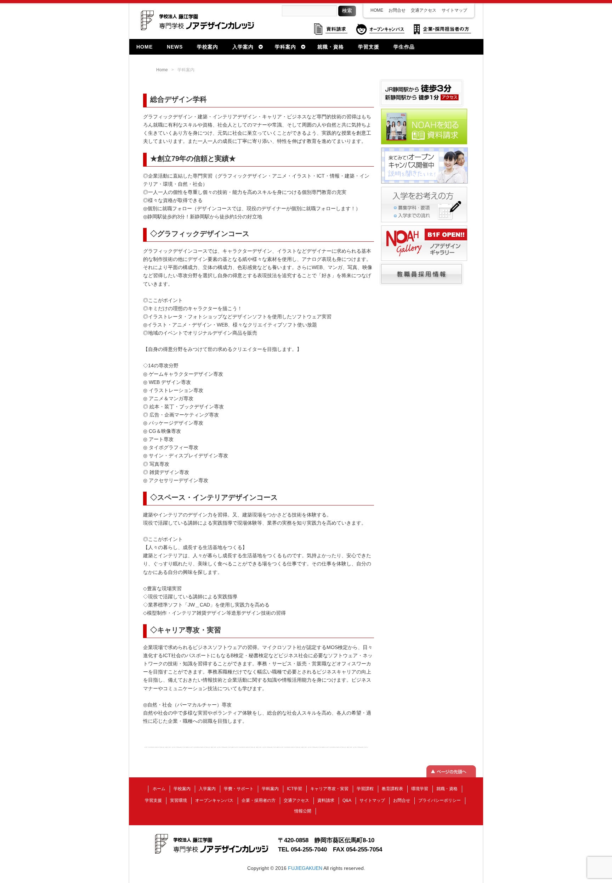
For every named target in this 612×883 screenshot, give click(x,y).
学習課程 (365, 788)
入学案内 (207, 788)
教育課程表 (392, 788)
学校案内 (182, 788)
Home (162, 69)
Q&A (346, 800)
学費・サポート (239, 788)
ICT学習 (294, 788)
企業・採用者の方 (259, 800)
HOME (376, 10)
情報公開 (302, 811)
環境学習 (419, 788)
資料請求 (325, 800)
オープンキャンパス (214, 800)
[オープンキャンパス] (424, 182)
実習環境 (178, 800)
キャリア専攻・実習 (329, 788)
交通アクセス (423, 10)
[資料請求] (424, 143)
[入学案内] (424, 221)
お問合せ (397, 10)
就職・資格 (447, 788)
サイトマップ (454, 10)
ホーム (159, 788)
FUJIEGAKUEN (305, 868)
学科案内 (270, 788)
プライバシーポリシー (439, 800)
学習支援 (153, 800)
